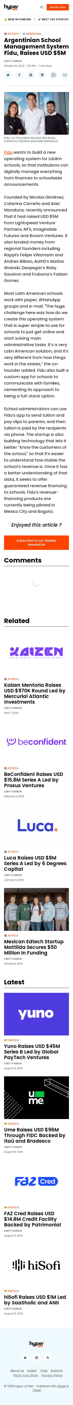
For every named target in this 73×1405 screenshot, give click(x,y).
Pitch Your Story (26, 1375)
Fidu (8, 152)
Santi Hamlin (13, 61)
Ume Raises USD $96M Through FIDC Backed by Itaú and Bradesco (34, 1135)
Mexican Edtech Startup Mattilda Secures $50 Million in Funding (34, 947)
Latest (32, 1371)
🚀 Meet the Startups (54, 19)
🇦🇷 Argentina (31, 33)
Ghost (61, 1386)
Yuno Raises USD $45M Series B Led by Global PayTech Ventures (32, 1052)
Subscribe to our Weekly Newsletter (36, 542)
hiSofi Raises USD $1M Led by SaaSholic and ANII (35, 1300)
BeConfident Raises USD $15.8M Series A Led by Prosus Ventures (33, 780)
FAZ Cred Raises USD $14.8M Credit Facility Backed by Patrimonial (32, 1219)
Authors (57, 1371)
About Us (17, 1371)
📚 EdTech (11, 33)
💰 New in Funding (17, 19)
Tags (44, 1371)
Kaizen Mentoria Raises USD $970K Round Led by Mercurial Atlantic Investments (34, 693)
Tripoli (36, 1390)
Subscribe (58, 7)
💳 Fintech (11, 1040)
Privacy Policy (52, 1375)
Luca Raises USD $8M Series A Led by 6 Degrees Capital (35, 863)
